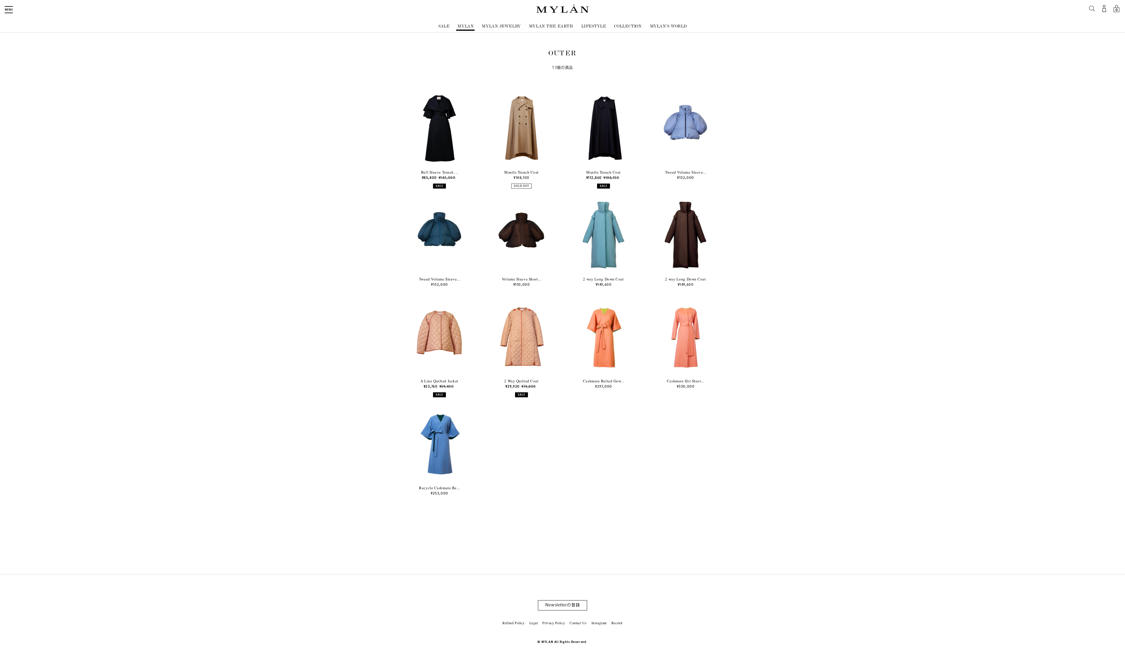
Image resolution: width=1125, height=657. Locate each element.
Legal (533, 622)
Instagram (599, 622)
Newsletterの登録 (562, 605)
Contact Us (578, 622)
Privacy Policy (553, 622)
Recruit (617, 622)
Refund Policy (513, 622)
